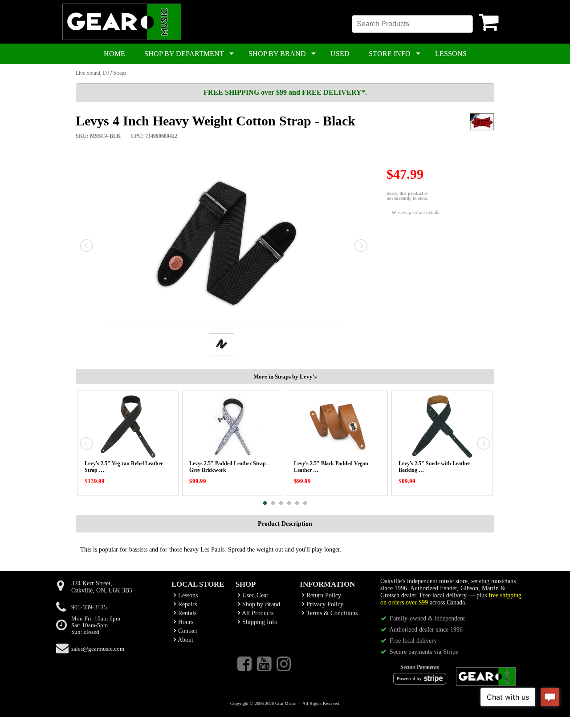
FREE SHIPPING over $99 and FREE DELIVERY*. (285, 92)
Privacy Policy (324, 604)
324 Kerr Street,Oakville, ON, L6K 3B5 (101, 587)
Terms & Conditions (331, 613)
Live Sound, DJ (92, 73)
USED (340, 53)
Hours (184, 622)
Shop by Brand (260, 604)
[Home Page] (121, 38)
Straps (119, 73)
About (184, 639)
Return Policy (323, 595)
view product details (417, 212)
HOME (114, 53)
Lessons (187, 595)
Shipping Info (258, 622)
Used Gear (254, 595)
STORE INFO (390, 53)
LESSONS (451, 53)
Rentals (186, 613)
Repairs (186, 604)
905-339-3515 (89, 607)
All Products (256, 613)
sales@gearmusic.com (97, 649)
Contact (186, 631)
